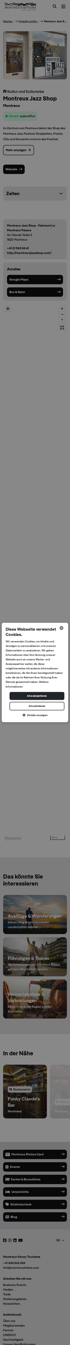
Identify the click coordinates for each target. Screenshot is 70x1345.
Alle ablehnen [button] (37, 706)
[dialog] (35, 672)
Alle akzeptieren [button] (37, 696)
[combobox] (61, 628)
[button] (35, 715)
